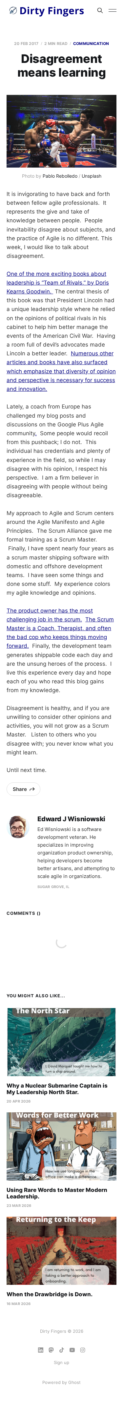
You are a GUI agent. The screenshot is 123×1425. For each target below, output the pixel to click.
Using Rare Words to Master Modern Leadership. (57, 1193)
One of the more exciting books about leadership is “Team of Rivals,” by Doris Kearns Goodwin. (58, 283)
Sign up (61, 1362)
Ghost (74, 1382)
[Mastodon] (51, 1350)
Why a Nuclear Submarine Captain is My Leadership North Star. (57, 1088)
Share (20, 789)
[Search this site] (100, 10)
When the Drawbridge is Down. (49, 1294)
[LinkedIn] (40, 1350)
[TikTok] (61, 1350)
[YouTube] (72, 1350)
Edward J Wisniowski (71, 819)
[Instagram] (82, 1350)
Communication (91, 43)
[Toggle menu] (112, 10)
